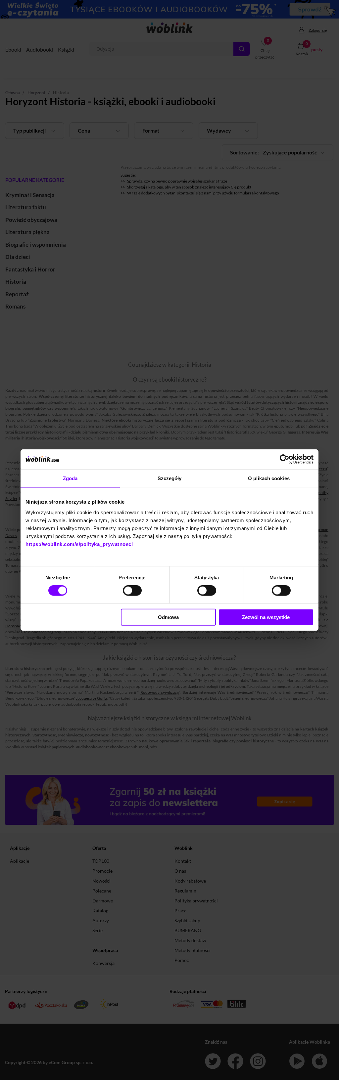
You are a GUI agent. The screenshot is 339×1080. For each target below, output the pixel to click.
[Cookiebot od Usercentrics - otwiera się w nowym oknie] (285, 459)
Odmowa (168, 617)
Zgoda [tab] (70, 478)
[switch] (132, 590)
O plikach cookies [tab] (269, 478)
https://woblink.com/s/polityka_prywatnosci (79, 544)
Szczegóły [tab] (170, 478)
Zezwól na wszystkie (266, 617)
